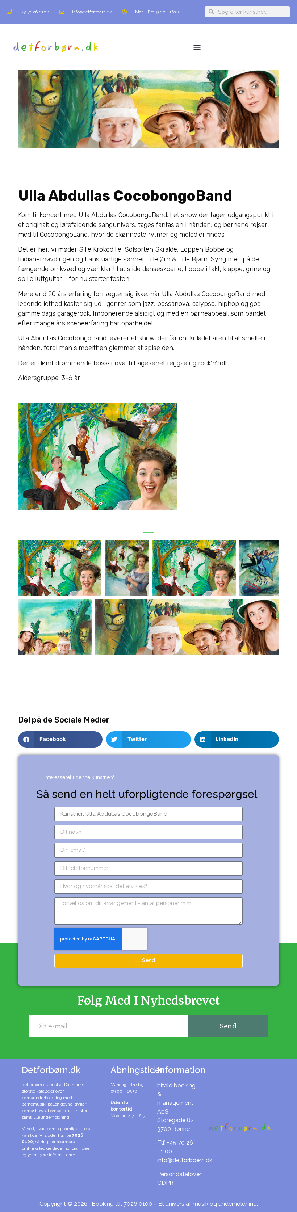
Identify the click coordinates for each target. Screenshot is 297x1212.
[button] (197, 46)
